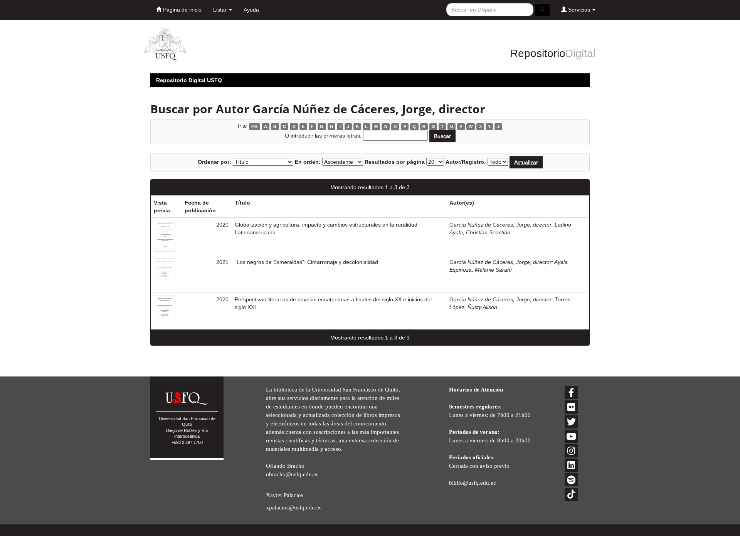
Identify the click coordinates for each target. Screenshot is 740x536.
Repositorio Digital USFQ (189, 80)
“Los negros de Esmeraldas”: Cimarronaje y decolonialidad (306, 262)
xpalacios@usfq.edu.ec (294, 507)
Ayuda (251, 10)
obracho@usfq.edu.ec (292, 474)
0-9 (254, 126)
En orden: (308, 162)
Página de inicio (181, 10)
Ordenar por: (214, 162)
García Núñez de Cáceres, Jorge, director (500, 225)
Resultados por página (395, 162)
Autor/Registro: (466, 162)
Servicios (579, 10)
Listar (220, 10)
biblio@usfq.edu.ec (472, 482)
